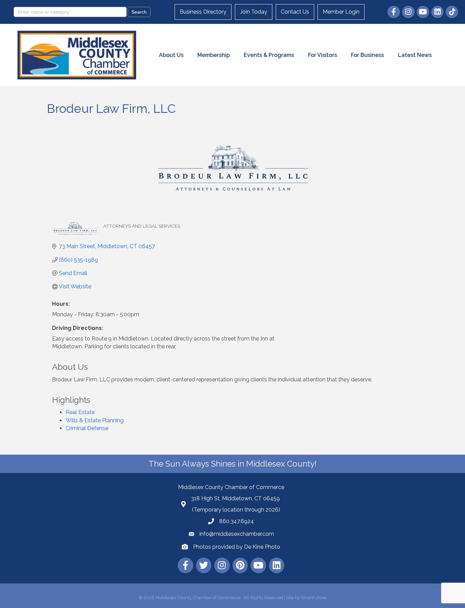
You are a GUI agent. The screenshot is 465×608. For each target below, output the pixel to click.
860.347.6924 (236, 521)
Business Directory (203, 12)
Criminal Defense (87, 428)
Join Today (253, 12)
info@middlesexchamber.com (236, 534)
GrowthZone (313, 597)
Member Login (341, 12)
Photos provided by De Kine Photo (236, 547)
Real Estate (80, 412)
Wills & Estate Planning (95, 420)
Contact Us (295, 12)
